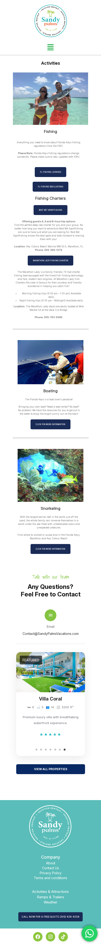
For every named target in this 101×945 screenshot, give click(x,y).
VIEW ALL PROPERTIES (50, 769)
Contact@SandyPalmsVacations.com (51, 634)
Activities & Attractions (50, 891)
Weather (50, 902)
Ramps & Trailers (50, 897)
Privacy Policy (51, 873)
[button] (50, 46)
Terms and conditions (50, 878)
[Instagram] (50, 936)
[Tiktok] (63, 936)
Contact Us (50, 868)
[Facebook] (38, 936)
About (50, 863)
